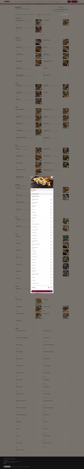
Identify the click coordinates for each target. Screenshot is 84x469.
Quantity (33, 287)
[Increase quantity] (51, 287)
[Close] (52, 177)
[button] (42, 182)
